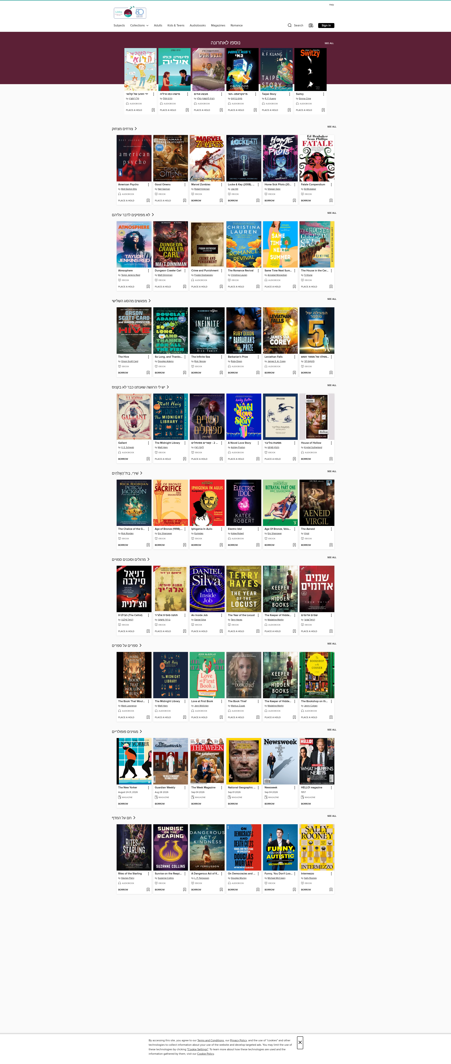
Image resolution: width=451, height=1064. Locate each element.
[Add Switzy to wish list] (323, 110)
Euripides (198, 533)
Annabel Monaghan (277, 275)
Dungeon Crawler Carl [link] (168, 270)
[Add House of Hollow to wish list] (331, 459)
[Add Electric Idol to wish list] (258, 545)
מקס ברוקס (236, 98)
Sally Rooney (310, 878)
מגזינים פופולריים (125, 732)
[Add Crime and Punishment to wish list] (221, 287)
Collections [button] (138, 25)
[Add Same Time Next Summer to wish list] (294, 287)
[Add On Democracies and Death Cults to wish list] (258, 890)
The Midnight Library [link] (167, 443)
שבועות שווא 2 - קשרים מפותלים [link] (205, 443)
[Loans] (311, 26)
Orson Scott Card (129, 361)
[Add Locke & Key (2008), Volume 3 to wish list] (258, 201)
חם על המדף (122, 818)
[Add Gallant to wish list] (148, 459)
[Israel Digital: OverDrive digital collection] (130, 12)
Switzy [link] (300, 94)
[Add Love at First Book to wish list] (221, 717)
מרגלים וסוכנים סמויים (129, 559)
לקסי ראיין (199, 447)
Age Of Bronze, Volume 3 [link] (279, 529)
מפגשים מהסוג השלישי (130, 301)
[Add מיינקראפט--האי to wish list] (255, 110)
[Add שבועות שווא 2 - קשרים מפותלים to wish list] (221, 459)
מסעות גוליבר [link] (273, 443)
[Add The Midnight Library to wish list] (184, 459)
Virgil (306, 533)
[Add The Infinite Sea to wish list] (221, 373)
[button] (295, 26)
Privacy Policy (238, 1040)
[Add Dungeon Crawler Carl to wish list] (184, 287)
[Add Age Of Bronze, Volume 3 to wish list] (294, 545)
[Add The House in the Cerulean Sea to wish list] (331, 287)
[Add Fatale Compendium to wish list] (331, 201)
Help (331, 5)
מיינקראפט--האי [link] (238, 94)
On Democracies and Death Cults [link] (242, 873)
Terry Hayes (236, 619)
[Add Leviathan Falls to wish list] (294, 373)
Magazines (218, 25)
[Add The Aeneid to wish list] (331, 545)
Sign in (326, 25)
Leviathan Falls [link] (274, 357)
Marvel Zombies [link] (200, 184)
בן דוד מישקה (164, 619)
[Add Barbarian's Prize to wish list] (258, 373)
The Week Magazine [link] (203, 787)
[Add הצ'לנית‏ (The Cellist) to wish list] (148, 631)
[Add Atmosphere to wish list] (148, 287)
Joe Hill (234, 189)
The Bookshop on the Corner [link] (315, 701)
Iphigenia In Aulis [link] (201, 529)
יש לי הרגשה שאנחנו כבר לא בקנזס (139, 387)
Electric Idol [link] (235, 529)
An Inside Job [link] (199, 615)
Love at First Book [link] (202, 701)
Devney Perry (127, 878)
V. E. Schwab (127, 447)
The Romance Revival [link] (241, 270)
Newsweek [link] (271, 787)
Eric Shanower (165, 533)
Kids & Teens (176, 25)
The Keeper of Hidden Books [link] (279, 615)
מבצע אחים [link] (201, 94)
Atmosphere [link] (125, 270)
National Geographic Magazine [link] (242, 787)
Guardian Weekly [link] (165, 787)
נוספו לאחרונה (225, 43)
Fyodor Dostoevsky (203, 275)
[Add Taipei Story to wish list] (289, 110)
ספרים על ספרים (125, 646)
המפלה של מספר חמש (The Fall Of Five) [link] (315, 357)
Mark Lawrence (129, 705)
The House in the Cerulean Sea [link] (315, 270)
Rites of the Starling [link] (130, 873)
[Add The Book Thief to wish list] (258, 717)
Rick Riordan (127, 533)
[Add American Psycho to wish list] (148, 201)
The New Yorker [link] (127, 787)
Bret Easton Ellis (129, 189)
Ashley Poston (238, 447)
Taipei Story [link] (269, 94)
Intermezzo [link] (307, 873)
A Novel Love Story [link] (239, 443)
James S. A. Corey (277, 361)
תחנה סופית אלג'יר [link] (166, 615)
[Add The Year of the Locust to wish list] (258, 631)
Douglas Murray (238, 878)
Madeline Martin (276, 619)
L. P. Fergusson (201, 878)
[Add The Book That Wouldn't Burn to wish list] (148, 717)
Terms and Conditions (210, 1040)
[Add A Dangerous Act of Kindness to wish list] (221, 890)
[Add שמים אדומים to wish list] (331, 631)
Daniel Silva (200, 619)
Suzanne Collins (166, 878)
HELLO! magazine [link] (311, 787)
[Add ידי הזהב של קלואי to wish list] (153, 110)
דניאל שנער (309, 619)
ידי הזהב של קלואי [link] (137, 94)
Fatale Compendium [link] (313, 184)
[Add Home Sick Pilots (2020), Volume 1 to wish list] (294, 201)
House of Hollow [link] (311, 443)
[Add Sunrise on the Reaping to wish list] (184, 890)
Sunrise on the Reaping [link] (169, 873)
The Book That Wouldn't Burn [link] (132, 701)
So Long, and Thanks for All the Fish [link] (169, 357)
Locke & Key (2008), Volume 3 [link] (242, 184)
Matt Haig (163, 447)
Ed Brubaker (310, 189)
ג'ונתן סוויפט (273, 447)
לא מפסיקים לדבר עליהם (131, 215)
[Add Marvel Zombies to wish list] (221, 201)
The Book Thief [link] (237, 701)
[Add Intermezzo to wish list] (331, 890)
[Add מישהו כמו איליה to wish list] (187, 110)
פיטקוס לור (309, 361)
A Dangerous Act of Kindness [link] (205, 873)
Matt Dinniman (165, 275)
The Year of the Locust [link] (241, 615)
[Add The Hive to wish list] (148, 373)
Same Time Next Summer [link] (279, 270)
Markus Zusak (238, 705)
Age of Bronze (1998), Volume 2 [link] (169, 529)
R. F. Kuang (270, 98)
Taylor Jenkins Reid (130, 275)
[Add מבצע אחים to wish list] (221, 110)
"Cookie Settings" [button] (197, 1049)
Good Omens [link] (163, 184)
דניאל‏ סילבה (127, 619)
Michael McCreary (276, 878)
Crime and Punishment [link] (204, 270)
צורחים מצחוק (123, 129)
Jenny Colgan (310, 705)
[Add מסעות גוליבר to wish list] (294, 459)
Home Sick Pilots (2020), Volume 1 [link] (279, 184)
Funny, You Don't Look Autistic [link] (279, 873)
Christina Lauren (239, 275)
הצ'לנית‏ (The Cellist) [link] (130, 615)
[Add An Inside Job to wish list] (221, 631)
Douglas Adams (166, 361)
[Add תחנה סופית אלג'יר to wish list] (184, 631)
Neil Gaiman (164, 189)
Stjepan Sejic (274, 189)
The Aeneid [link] (308, 529)
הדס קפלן (167, 98)
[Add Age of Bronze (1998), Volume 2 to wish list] (184, 545)
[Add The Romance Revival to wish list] (258, 287)
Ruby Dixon (236, 361)
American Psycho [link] (128, 184)
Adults (158, 25)
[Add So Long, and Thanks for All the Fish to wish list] (184, 373)
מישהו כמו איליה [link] (170, 94)
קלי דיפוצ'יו (134, 98)
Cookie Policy (205, 1054)
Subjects (119, 25)
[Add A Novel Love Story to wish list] (258, 459)
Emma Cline (305, 98)
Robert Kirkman (202, 189)
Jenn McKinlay (201, 705)
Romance (237, 25)
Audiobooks (198, 25)
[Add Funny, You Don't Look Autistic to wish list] (294, 890)
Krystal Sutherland (313, 447)
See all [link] (329, 43)
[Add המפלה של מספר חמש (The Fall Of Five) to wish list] (331, 373)
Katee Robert (237, 533)
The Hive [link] (123, 357)
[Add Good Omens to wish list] (184, 201)
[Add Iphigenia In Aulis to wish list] (221, 545)
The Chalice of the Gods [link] (132, 529)
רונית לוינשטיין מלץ (206, 98)
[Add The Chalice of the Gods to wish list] (148, 545)
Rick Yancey (200, 361)
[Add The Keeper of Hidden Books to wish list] (294, 631)
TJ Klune (308, 275)
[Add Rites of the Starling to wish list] (148, 890)
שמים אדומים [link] (309, 615)
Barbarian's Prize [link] (238, 357)
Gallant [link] (122, 443)
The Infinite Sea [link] (200, 357)
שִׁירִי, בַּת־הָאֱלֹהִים (125, 473)
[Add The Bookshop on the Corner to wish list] (331, 717)
